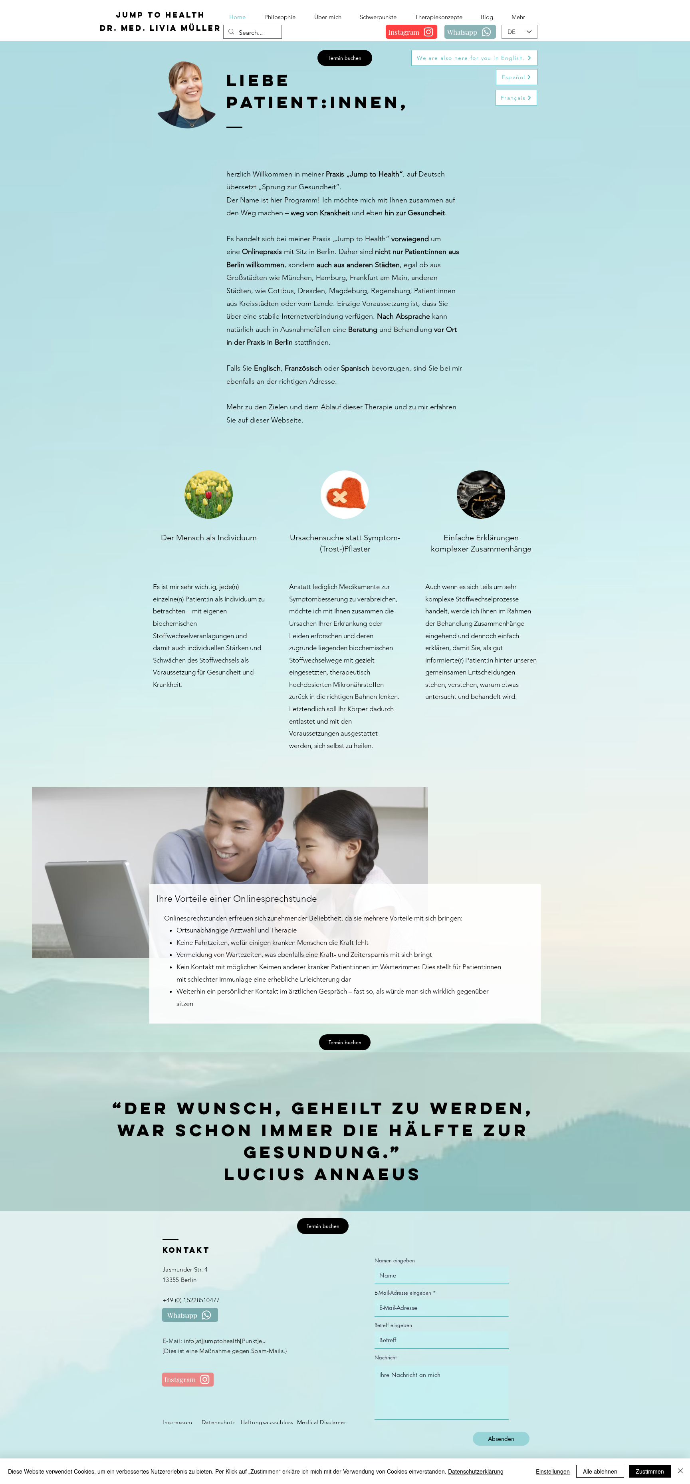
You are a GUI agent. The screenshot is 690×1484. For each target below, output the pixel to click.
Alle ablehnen (600, 1471)
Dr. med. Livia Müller (160, 28)
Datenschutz (218, 1422)
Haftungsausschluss (267, 1422)
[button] (381, 17)
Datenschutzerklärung (476, 1471)
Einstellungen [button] (553, 1471)
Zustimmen (650, 1471)
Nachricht (386, 1357)
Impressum (177, 1422)
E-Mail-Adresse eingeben (403, 1293)
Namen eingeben (395, 1260)
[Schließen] (680, 1471)
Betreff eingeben (393, 1325)
